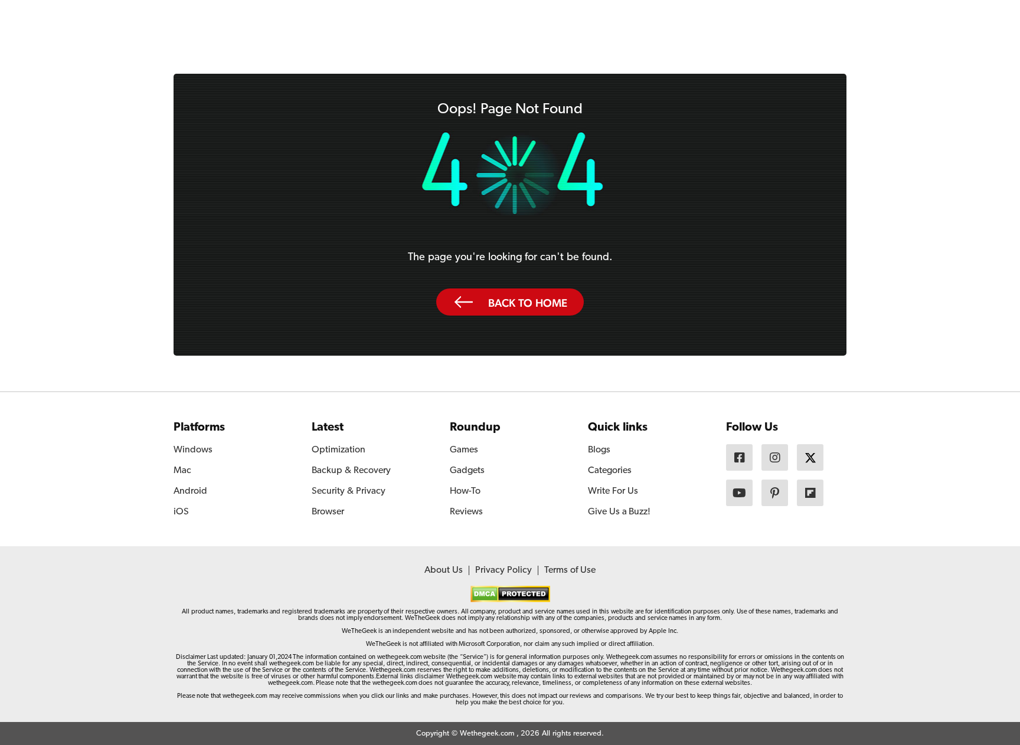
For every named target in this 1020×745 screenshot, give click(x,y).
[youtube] (739, 493)
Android (190, 491)
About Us (443, 570)
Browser (328, 512)
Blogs (599, 450)
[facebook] (739, 457)
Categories (610, 470)
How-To (465, 491)
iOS (181, 512)
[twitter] (810, 457)
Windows (193, 450)
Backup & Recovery (351, 470)
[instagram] (774, 457)
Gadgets (467, 470)
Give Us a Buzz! (619, 512)
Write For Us (613, 491)
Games (464, 450)
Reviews (466, 512)
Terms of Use (570, 570)
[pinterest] (774, 493)
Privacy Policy (503, 570)
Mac (182, 470)
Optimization (338, 450)
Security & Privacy (348, 491)
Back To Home (527, 302)
